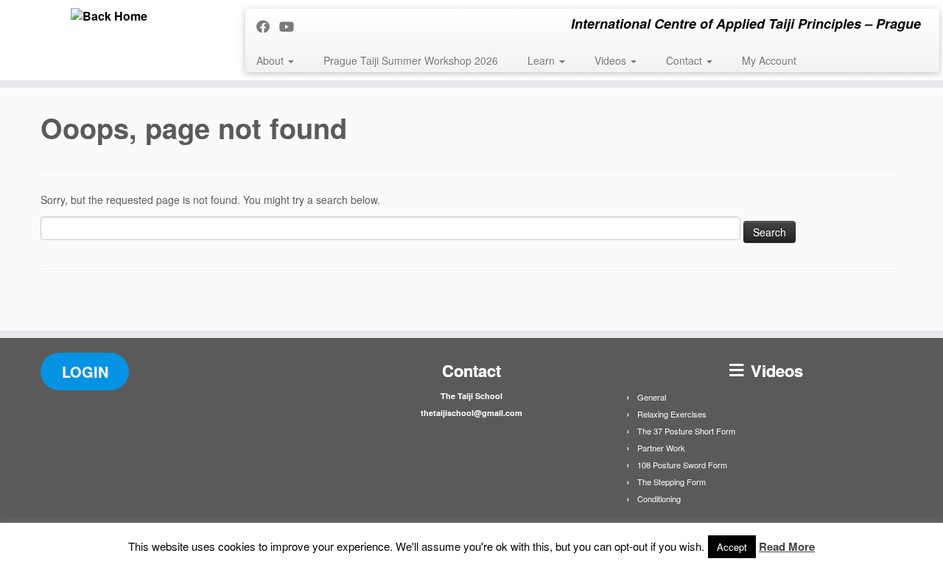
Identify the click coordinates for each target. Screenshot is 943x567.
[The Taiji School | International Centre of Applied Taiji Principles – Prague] (108, 16)
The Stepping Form (671, 481)
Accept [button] (732, 547)
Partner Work (661, 448)
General (651, 397)
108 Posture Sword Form (682, 465)
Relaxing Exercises (672, 414)
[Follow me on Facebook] (267, 25)
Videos (612, 60)
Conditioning (659, 498)
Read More (787, 546)
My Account (769, 60)
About (271, 60)
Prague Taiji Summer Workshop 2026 (410, 60)
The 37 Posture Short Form (686, 431)
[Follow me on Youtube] (291, 25)
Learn (542, 60)
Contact (685, 60)
